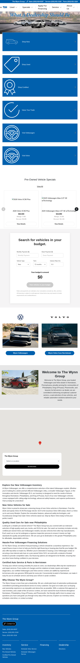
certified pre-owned (9, 531)
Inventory (6, 645)
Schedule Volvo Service (29, 649)
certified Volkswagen (22, 571)
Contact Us (10, 624)
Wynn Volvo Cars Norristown (59, 353)
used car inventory (57, 528)
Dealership (64, 645)
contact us (24, 598)
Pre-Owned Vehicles (9, 652)
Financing (44, 645)
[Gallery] (40, 18)
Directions (62, 649)
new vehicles (68, 395)
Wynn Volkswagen (20, 353)
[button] (40, 443)
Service (24, 645)
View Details (21, 224)
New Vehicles (6, 649)
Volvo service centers (41, 571)
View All (40, 186)
